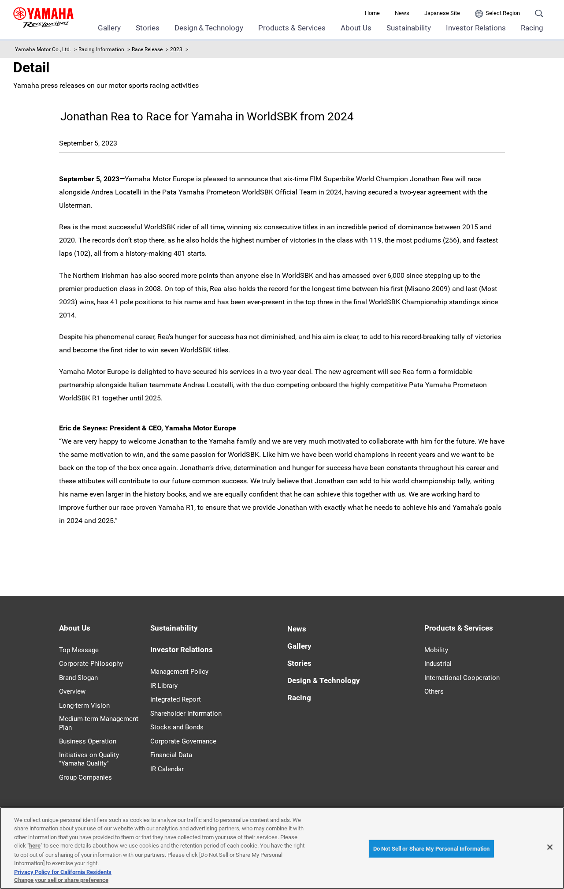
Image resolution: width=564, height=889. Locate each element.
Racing (532, 27)
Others (434, 691)
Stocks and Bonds (177, 727)
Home (372, 13)
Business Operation (87, 741)
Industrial (438, 664)
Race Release (147, 49)
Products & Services (292, 27)
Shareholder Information (186, 713)
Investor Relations (476, 27)
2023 (176, 49)
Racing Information (101, 49)
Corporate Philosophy (91, 664)
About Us (356, 27)
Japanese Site (442, 13)
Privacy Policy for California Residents (62, 871)
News (402, 13)
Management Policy (179, 672)
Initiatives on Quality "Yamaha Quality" (89, 759)
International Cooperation (462, 678)
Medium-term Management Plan (98, 723)
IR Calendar (167, 769)
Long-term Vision (84, 706)
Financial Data (171, 755)
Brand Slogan (78, 678)
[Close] (550, 847)
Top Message (79, 650)
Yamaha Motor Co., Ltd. (43, 49)
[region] (282, 848)
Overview (72, 691)
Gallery (109, 27)
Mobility (436, 650)
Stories (148, 27)
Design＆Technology (208, 27)
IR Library (164, 686)
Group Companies (85, 777)
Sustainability (408, 27)
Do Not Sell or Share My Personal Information (431, 848)
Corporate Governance (183, 741)
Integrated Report (175, 699)
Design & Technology (323, 680)
